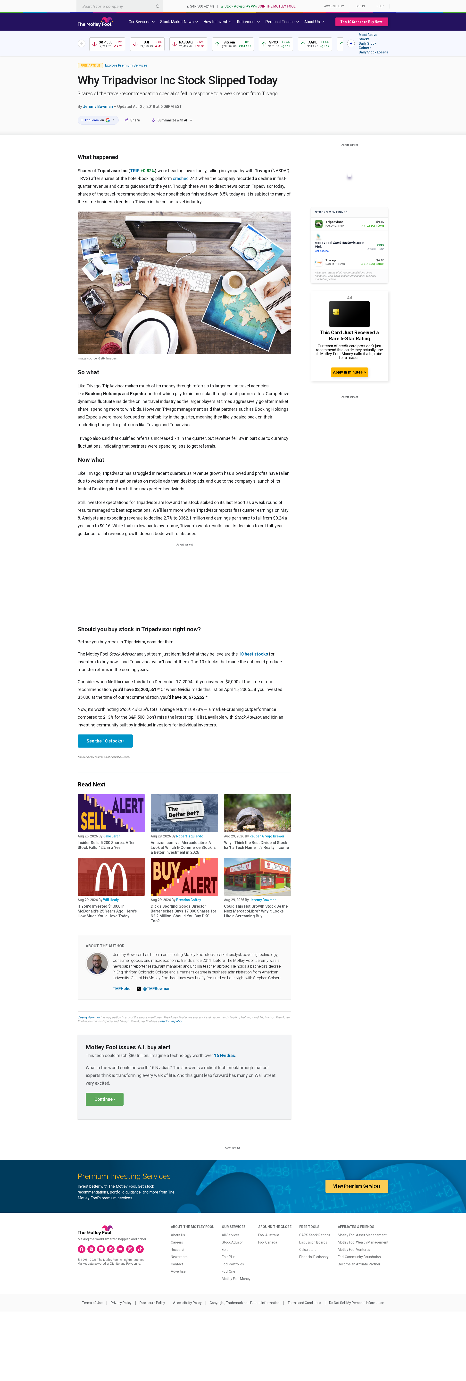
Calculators (307, 1250)
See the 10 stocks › (105, 740)
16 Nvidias (224, 1055)
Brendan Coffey (188, 900)
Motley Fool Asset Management (362, 1235)
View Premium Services (357, 1186)
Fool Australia (268, 1235)
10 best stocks (253, 653)
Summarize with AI (172, 120)
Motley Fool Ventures (354, 1250)
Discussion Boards (313, 1242)
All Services (231, 1235)
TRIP (135, 170)
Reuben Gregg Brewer (267, 836)
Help (380, 6)
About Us (178, 1235)
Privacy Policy (121, 1303)
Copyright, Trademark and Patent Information (245, 1303)
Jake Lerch (112, 836)
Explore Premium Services (126, 65)
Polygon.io (133, 1263)
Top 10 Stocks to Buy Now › (361, 22)
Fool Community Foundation (359, 1257)
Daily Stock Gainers (367, 46)
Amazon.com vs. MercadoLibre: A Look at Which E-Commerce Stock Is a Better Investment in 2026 (183, 847)
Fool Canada (267, 1242)
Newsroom (179, 1257)
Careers (177, 1242)
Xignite (115, 1263)
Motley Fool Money (236, 1279)
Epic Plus (228, 1257)
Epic (225, 1250)
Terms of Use (92, 1303)
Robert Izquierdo (189, 836)
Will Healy (111, 900)
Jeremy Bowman (98, 106)
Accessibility (334, 6)
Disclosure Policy (152, 1303)
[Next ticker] (351, 43)
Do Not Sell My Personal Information (356, 1303)
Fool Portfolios (233, 1264)
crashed (181, 178)
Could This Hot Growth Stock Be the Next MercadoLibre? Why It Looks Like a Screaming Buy (256, 911)
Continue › (104, 1099)
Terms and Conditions (304, 1303)
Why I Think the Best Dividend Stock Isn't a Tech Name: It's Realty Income (256, 845)
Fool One (228, 1271)
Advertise (178, 1271)
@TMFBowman (156, 988)
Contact (177, 1264)
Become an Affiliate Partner (359, 1264)
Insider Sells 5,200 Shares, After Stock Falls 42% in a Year (106, 845)
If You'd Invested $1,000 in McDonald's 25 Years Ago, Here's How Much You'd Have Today (107, 911)
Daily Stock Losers (373, 52)
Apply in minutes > (349, 372)
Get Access (322, 251)
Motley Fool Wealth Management (363, 1242)
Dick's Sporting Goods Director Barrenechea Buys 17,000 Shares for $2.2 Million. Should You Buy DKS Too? (183, 913)
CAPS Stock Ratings (314, 1235)
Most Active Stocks (368, 37)
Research (178, 1250)
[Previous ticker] (81, 43)
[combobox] (119, 6)
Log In (360, 6)
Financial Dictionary (314, 1257)
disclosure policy (171, 1021)
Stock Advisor (232, 1242)
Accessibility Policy (187, 1303)
